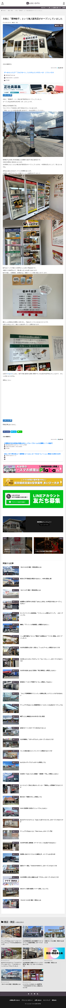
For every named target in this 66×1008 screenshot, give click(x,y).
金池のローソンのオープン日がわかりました (33, 728)
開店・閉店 (10, 10)
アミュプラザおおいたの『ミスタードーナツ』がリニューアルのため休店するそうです (11, 942)
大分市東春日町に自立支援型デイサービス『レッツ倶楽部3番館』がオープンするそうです (33, 942)
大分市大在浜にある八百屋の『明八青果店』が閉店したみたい (38, 670)
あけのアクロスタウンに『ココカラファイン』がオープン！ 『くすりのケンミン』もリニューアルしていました (11, 964)
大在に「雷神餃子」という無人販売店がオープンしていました (28, 10)
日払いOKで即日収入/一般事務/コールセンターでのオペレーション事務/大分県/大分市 (32, 454)
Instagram (9, 373)
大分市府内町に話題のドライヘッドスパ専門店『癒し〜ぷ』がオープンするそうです (33, 964)
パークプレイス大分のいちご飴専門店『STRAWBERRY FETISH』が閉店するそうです (32, 986)
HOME (4, 10)
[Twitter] (14, 432)
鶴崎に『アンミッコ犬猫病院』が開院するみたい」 (35, 624)
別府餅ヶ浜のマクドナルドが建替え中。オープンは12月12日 (37, 854)
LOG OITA (38, 1003)
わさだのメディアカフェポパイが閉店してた (33, 762)
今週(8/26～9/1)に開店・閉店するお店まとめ (54, 941)
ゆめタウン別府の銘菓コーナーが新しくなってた (34, 888)
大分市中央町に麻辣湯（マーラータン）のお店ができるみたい (38, 842)
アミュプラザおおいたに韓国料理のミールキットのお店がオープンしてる (41, 705)
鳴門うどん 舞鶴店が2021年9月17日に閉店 (32, 716)
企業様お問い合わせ (15, 1000)
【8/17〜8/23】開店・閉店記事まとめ (11, 984)
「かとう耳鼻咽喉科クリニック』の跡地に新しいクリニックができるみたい (41, 694)
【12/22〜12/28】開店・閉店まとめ (30, 900)
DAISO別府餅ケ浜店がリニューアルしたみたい (33, 808)
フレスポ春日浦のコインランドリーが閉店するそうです (36, 751)
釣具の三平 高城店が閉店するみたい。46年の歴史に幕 (35, 578)
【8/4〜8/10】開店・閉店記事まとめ (30, 567)
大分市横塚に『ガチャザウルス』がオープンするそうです (37, 739)
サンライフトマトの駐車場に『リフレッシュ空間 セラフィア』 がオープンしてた (41, 614)
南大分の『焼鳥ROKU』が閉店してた (31, 797)
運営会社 (54, 1000)
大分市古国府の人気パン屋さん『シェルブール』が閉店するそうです (40, 647)
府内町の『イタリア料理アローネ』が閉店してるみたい (36, 682)
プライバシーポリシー (27, 1000)
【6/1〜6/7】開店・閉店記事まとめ (30, 590)
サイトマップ (46, 1000)
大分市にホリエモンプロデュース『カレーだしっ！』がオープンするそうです (41, 660)
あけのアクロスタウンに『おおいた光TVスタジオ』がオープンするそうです (41, 820)
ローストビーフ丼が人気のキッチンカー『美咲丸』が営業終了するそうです (41, 786)
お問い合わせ (38, 1000)
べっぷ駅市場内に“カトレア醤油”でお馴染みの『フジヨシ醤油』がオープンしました (41, 637)
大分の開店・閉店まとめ (50, 962)
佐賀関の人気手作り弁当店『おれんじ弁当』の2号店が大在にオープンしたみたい (41, 602)
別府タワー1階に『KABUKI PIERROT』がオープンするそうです (38, 865)
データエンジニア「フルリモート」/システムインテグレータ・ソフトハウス (29, 72)
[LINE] (19, 432)
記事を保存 (6, 95)
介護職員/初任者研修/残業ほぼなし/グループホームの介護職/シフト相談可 (28, 443)
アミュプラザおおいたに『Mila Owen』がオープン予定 (36, 831)
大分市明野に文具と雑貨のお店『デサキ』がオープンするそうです (39, 877)
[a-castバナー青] (33, 93)
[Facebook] (6, 432)
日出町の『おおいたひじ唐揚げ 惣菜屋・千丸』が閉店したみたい (39, 774)
